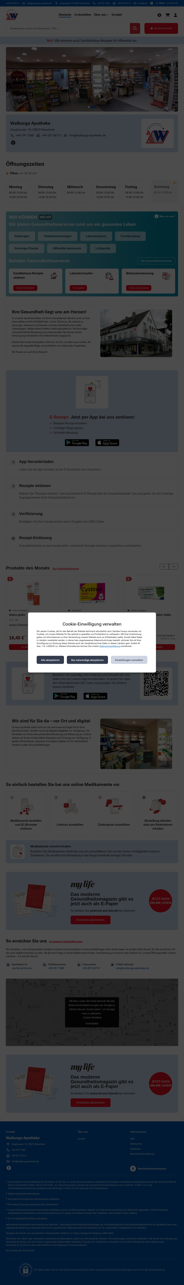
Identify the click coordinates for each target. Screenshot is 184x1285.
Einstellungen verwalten (129, 659)
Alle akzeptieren (50, 659)
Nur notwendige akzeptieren (87, 659)
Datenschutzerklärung (109, 646)
